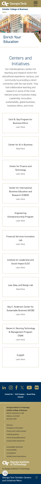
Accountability (11, 450)
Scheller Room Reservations (16, 456)
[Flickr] (37, 388)
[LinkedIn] (4, 388)
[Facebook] (16, 388)
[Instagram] (11, 388)
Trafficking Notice (12, 434)
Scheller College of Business (15, 9)
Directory (9, 425)
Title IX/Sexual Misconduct (15, 437)
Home (4, 12)
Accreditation (11, 453)
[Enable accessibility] (5, 473)
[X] (22, 388)
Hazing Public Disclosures (15, 441)
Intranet (20, 397)
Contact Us (9, 394)
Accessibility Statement (14, 447)
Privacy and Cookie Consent (16, 431)
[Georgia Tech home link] (14, 3)
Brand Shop (31, 394)
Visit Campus (19, 394)
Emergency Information (14, 428)
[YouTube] (29, 388)
